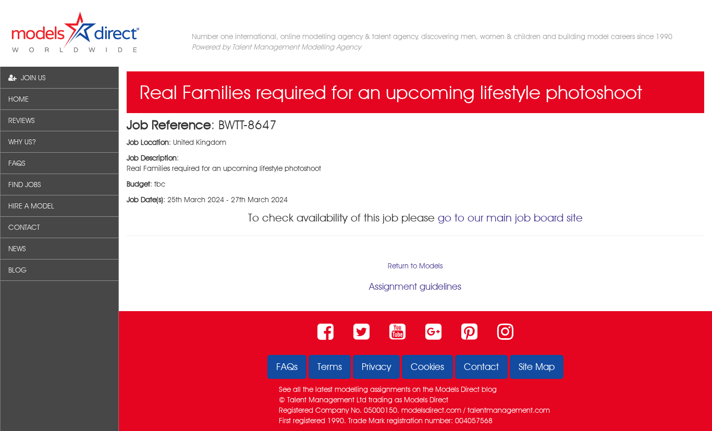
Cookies (427, 366)
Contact (481, 366)
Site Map (537, 366)
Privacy (376, 366)
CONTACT (24, 227)
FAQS (17, 163)
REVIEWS (21, 120)
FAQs (287, 366)
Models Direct (457, 389)
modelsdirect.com (431, 410)
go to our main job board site (510, 217)
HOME (18, 99)
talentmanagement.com (509, 410)
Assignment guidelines (415, 286)
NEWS (17, 248)
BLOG (17, 270)
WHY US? (21, 142)
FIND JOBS (24, 184)
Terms (329, 366)
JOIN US (31, 77)
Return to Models (415, 266)
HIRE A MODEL (31, 206)
